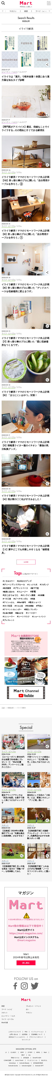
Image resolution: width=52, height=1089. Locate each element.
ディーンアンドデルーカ (14, 584)
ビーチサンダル (21, 599)
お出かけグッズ (25, 581)
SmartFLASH (37, 1057)
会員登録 (24, 1034)
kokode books (13, 1065)
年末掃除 (30, 606)
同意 (33, 599)
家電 (34, 591)
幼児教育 (7, 588)
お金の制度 (8, 613)
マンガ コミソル (32, 1060)
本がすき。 (44, 1060)
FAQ (26, 1031)
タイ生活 (8, 606)
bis (30, 1055)
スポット (5, 1013)
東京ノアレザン (31, 609)
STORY (30, 1052)
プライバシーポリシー (36, 1037)
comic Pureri (19, 1060)
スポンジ (45, 584)
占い (27, 1009)
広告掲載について (36, 1034)
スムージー (23, 592)
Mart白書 (5, 1022)
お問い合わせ (14, 1034)
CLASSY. (13, 1052)
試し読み (26, 963)
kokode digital (26, 1065)
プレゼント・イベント (33, 1006)
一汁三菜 (7, 599)
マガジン (13, 11)
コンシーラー (9, 616)
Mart (45, 1052)
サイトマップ (26, 1039)
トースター (32, 613)
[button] (2, 11)
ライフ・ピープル (8, 1019)
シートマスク (24, 616)
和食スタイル (15, 1057)
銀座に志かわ (9, 592)
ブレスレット (9, 620)
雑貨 (26, 11)
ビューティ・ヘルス (8, 1016)
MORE (26, 562)
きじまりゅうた (11, 595)
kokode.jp (12, 1063)
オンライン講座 (28, 595)
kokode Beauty (24, 1063)
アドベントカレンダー (13, 609)
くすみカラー (9, 581)
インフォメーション (37, 1031)
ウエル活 (19, 606)
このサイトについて (14, 1031)
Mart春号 (22, 602)
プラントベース (21, 588)
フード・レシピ (41, 11)
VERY (22, 1052)
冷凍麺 (41, 595)
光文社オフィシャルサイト (17, 1037)
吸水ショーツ (35, 602)
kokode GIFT (39, 1065)
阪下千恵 (35, 588)
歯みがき (19, 613)
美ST (23, 1055)
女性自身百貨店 (38, 1063)
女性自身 (26, 1057)
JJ (6, 1052)
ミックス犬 (33, 584)
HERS (38, 1052)
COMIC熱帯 (7, 1060)
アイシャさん (9, 602)
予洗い (40, 606)
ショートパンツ (39, 616)
